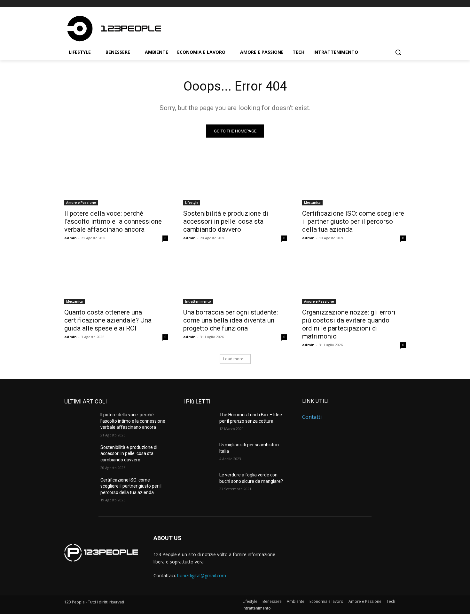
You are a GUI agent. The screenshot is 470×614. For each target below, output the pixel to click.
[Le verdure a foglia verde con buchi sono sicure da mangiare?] (198, 483)
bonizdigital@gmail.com (201, 575)
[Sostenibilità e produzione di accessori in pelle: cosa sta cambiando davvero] (235, 179)
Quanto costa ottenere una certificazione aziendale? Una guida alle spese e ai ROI (108, 320)
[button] (398, 52)
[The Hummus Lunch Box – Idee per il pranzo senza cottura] (198, 423)
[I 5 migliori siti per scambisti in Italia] (198, 453)
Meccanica (312, 202)
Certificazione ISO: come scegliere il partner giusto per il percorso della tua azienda (353, 221)
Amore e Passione (81, 202)
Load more (233, 359)
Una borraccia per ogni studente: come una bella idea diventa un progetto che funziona (230, 320)
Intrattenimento (198, 301)
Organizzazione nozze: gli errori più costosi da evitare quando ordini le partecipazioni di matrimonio (349, 324)
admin (70, 237)
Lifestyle (191, 202)
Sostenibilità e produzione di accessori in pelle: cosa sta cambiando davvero (225, 221)
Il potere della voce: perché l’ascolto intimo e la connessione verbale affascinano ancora (113, 221)
